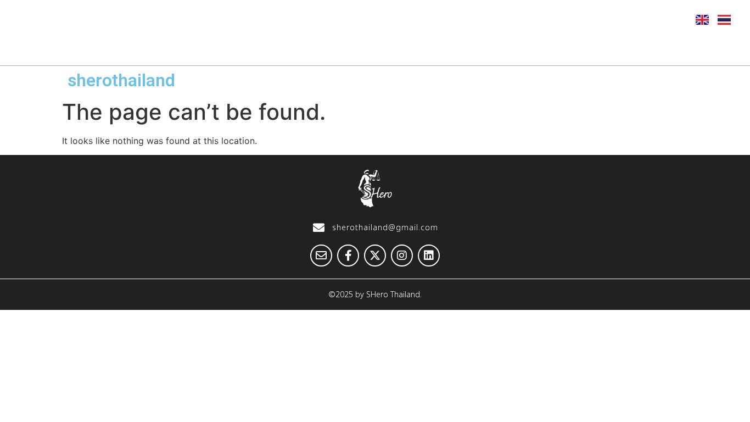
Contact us (690, 47)
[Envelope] (552, 19)
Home (162, 47)
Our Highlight (316, 47)
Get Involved (603, 47)
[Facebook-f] (579, 19)
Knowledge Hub (504, 47)
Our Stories (408, 47)
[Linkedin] (660, 19)
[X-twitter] (606, 19)
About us (231, 47)
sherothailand (121, 80)
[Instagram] (633, 19)
